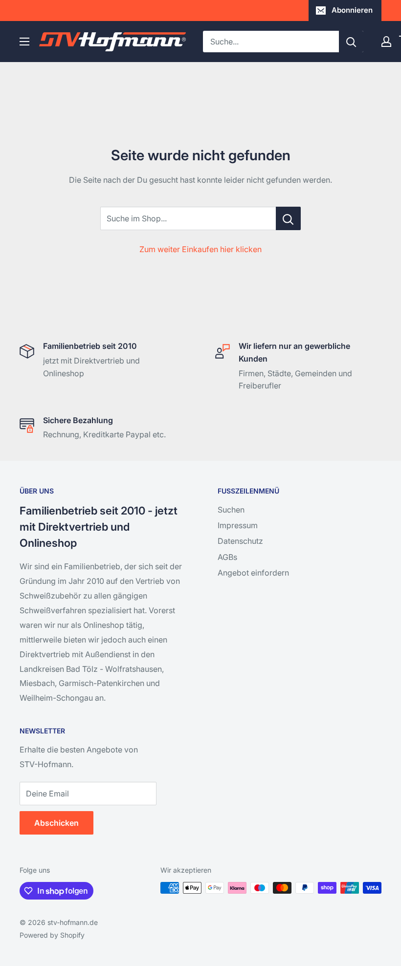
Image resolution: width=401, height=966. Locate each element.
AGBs (227, 557)
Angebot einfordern (253, 573)
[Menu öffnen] (24, 41)
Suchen (231, 510)
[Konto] (386, 41)
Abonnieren (352, 10)
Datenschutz (240, 541)
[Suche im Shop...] (288, 218)
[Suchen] (351, 41)
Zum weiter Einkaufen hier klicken (200, 249)
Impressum (238, 525)
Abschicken (56, 823)
